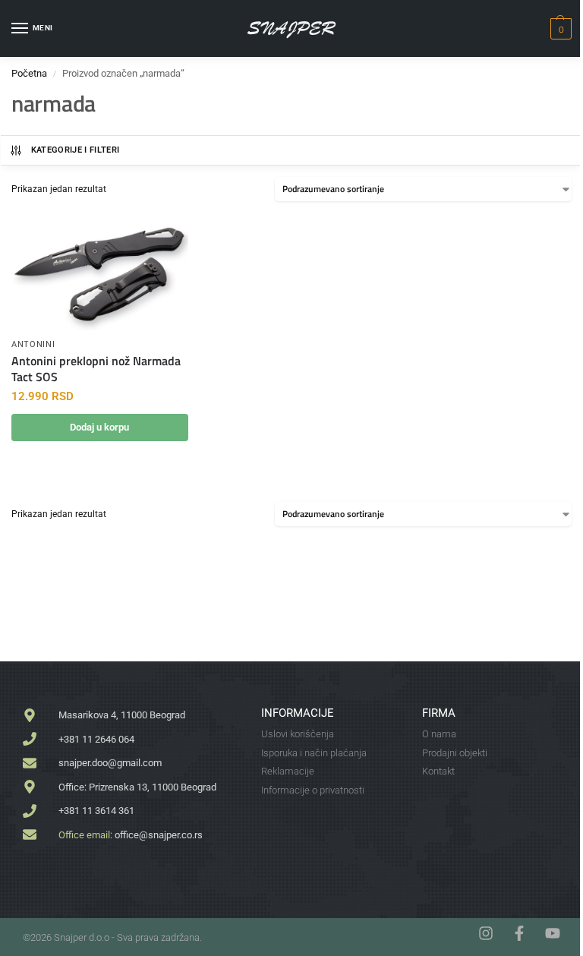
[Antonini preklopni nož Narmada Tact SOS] (99, 271)
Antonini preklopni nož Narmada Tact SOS (96, 369)
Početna (29, 73)
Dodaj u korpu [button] (99, 427)
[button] (559, 28)
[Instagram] (485, 933)
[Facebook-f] (519, 933)
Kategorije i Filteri (75, 150)
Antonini (33, 344)
